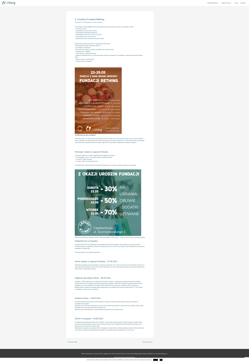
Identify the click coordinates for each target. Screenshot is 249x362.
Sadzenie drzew (226, 3)
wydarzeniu (130, 330)
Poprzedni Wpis (71, 342)
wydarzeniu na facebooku (90, 289)
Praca (236, 3)
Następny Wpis (148, 342)
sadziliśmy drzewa (81, 29)
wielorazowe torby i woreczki (92, 34)
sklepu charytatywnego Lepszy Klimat (126, 138)
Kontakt (243, 3)
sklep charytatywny (90, 36)
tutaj (104, 307)
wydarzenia (78, 22)
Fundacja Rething (212, 3)
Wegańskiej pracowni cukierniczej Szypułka (112, 246)
